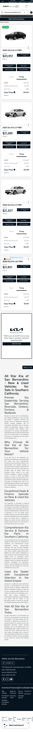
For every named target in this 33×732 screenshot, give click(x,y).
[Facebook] (3, 679)
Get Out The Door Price (24, 55)
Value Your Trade (9, 69)
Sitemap (19, 719)
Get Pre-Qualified (23, 69)
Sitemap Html (24, 719)
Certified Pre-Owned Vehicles (5, 702)
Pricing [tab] (21, 77)
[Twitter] (7, 679)
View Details (24, 65)
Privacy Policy (10, 719)
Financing (14, 688)
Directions (27, 694)
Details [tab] (11, 77)
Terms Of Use (14, 719)
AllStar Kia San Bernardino (5, 719)
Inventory (6, 688)
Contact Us (9, 663)
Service (21, 688)
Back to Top (28, 367)
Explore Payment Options (9, 66)
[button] (28, 48)
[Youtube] (11, 679)
